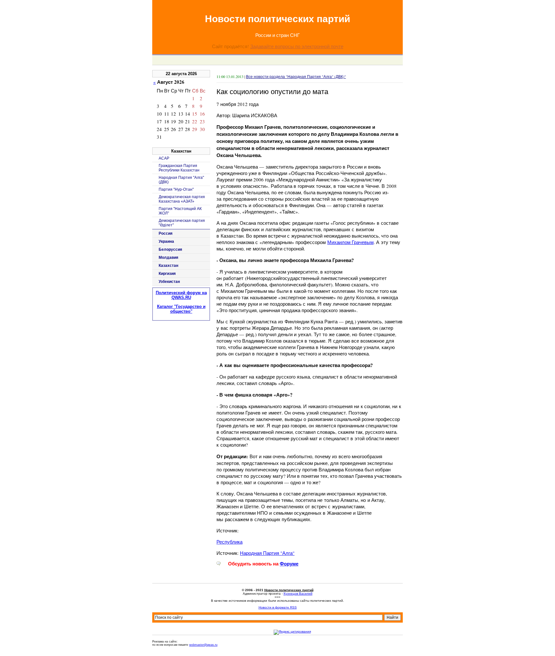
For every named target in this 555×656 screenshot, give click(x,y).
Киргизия (167, 273)
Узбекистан (169, 281)
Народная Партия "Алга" (267, 553)
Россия (165, 233)
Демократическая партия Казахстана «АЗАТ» (182, 199)
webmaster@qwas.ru (203, 644)
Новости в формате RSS (278, 607)
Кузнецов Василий (298, 593)
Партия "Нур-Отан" (176, 189)
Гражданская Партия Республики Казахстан (179, 167)
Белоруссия (170, 249)
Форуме (289, 563)
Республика (229, 541)
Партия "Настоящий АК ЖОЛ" (180, 210)
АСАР (164, 158)
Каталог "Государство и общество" (181, 309)
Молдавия (168, 257)
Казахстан (168, 265)
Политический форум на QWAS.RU (181, 295)
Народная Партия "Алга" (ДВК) (181, 179)
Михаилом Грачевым (350, 242)
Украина (166, 241)
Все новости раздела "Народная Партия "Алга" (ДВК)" (296, 76)
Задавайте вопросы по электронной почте (296, 46)
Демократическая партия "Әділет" (182, 222)
